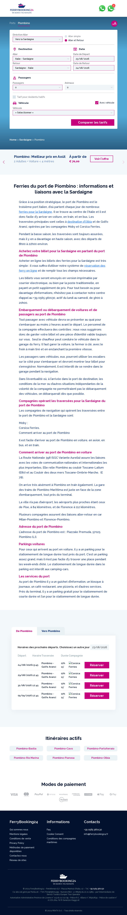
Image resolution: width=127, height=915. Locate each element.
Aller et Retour (76, 40)
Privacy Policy (17, 843)
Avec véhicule (107, 102)
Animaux (69, 83)
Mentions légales (19, 834)
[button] (4, 162)
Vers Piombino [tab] (51, 631)
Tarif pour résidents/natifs (31, 97)
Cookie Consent (55, 834)
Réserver (97, 665)
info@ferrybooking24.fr (96, 834)
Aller (15, 54)
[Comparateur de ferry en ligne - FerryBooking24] (21, 8)
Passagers (18, 83)
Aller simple (74, 36)
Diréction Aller (20, 35)
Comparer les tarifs (92, 122)
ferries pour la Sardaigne (35, 211)
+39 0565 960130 (44, 297)
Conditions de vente (20, 838)
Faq (48, 829)
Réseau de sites (18, 860)
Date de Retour (81, 63)
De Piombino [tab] (24, 631)
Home (13, 139)
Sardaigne (25, 139)
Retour (16, 63)
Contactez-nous (18, 855)
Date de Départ (81, 54)
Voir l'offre (25, 166)
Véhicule (17, 108)
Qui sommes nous (19, 829)
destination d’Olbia (79, 221)
